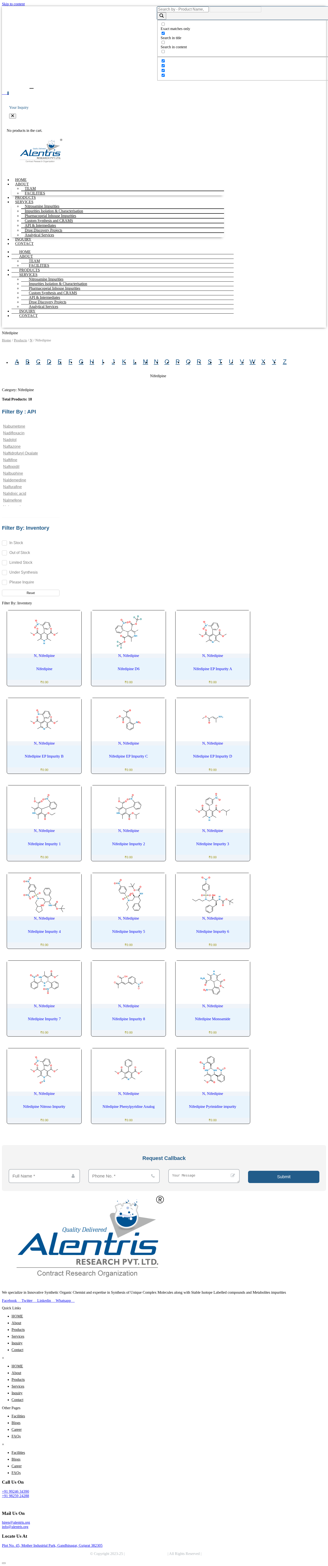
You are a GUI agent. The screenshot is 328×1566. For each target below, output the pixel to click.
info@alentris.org (15, 1527)
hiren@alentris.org (16, 1522)
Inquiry (17, 1343)
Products (20, 340)
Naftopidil (11, 467)
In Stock (16, 543)
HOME (21, 180)
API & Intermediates (44, 297)
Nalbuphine (13, 473)
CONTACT (24, 244)
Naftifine (10, 460)
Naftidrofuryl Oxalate (20, 453)
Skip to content (13, 4)
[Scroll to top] (4, 1563)
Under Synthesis (23, 572)
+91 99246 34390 (15, 1491)
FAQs (16, 1436)
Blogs (16, 1423)
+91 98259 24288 (15, 1496)
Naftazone (12, 446)
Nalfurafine (12, 487)
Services (18, 1336)
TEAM (34, 261)
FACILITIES (35, 193)
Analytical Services (39, 235)
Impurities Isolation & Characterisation (58, 284)
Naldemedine (14, 480)
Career (17, 1429)
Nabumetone (14, 426)
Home (6, 340)
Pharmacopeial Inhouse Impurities (54, 288)
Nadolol (10, 440)
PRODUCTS (25, 197)
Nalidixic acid (14, 494)
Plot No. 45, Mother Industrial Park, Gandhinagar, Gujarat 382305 (52, 1545)
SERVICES (28, 275)
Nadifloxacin (13, 433)
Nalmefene (12, 500)
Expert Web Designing (220, 1554)
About (16, 1323)
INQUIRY (23, 239)
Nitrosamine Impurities (46, 279)
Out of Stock (19, 553)
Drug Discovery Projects (47, 302)
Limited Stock (20, 562)
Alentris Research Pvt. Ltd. (146, 1554)
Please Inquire (21, 582)
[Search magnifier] (161, 16)
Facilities (18, 1416)
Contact (17, 1350)
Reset (31, 593)
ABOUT (26, 256)
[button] (12, 116)
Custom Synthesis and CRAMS (53, 293)
